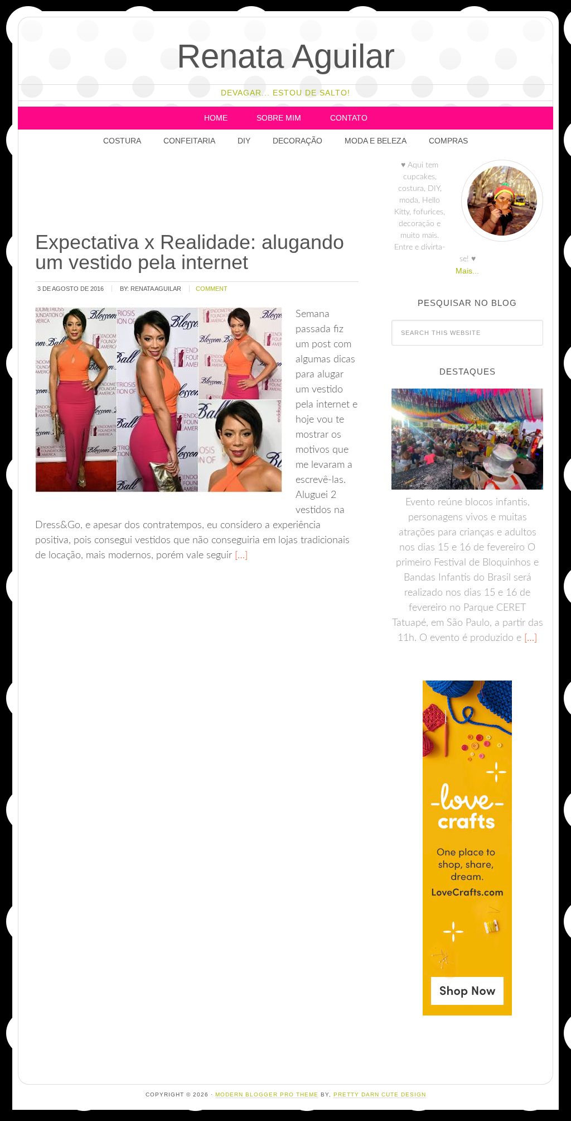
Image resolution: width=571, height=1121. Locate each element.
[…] (240, 555)
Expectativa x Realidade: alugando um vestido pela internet (189, 252)
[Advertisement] (236, 192)
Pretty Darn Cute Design (379, 1094)
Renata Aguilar (286, 56)
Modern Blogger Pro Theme (266, 1094)
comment (212, 288)
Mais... (467, 270)
